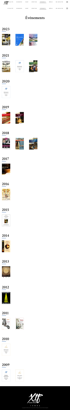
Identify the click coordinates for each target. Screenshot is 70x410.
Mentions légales (45, 407)
